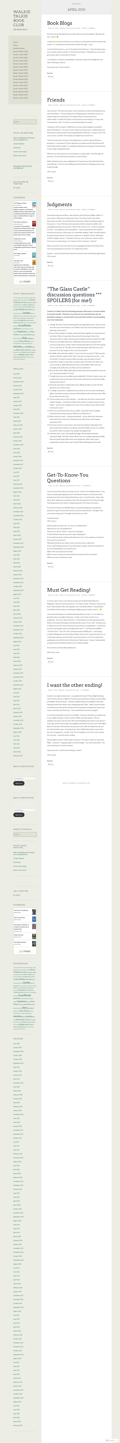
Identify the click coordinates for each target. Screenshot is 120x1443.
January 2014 (17, 574)
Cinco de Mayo (22, 316)
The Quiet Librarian (20, 942)
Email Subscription (23, 766)
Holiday (21, 334)
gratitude (16, 329)
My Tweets (16, 188)
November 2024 (18, 382)
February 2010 (18, 756)
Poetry (24, 352)
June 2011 (16, 696)
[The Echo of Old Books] (34, 914)
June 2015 (16, 523)
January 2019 (17, 441)
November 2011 (18, 677)
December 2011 (18, 673)
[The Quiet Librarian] (34, 946)
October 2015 (17, 519)
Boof (17, 309)
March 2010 (17, 752)
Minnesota (21, 343)
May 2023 (16, 397)
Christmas (16, 316)
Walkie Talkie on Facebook (22, 167)
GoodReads (24, 325)
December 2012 (18, 626)
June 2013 (16, 602)
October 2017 (17, 468)
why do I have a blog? (20, 151)
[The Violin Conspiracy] (34, 226)
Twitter (18, 359)
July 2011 (16, 693)
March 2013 (17, 614)
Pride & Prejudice (30, 352)
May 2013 (16, 606)
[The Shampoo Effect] (34, 207)
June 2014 (16, 555)
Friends (56, 100)
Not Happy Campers (20, 253)
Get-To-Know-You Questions (68, 478)
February (15, 320)
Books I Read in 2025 (20, 51)
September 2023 (18, 393)
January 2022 (17, 405)
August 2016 (17, 492)
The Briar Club (18, 261)
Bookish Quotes (19, 48)
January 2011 (17, 716)
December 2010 (18, 720)
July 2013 (16, 598)
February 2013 (18, 618)
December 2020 (18, 413)
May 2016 (16, 496)
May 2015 (16, 527)
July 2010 (16, 736)
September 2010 (18, 728)
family (32, 318)
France (32, 320)
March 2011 (17, 708)
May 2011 (16, 700)
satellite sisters (29, 354)
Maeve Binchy (24, 341)
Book (22, 309)
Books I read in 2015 (20, 82)
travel (14, 359)
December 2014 (18, 543)
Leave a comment (88, 28)
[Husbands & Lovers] (34, 243)
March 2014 (17, 567)
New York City (22, 350)
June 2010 (16, 740)
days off (34, 316)
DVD (14, 318)
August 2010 (17, 732)
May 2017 (16, 480)
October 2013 (17, 586)
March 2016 (17, 504)
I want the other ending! (74, 685)
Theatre (28, 357)
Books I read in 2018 (20, 73)
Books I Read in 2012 (20, 92)
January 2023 (17, 401)
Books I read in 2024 (20, 54)
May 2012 (16, 653)
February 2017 (18, 484)
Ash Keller (17, 255)
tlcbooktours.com (61, 49)
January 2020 (17, 429)
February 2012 (18, 665)
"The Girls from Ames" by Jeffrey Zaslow (22, 297)
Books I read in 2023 (20, 58)
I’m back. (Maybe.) (18, 144)
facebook (28, 318)
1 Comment (85, 690)
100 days (24, 302)
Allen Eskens (18, 944)
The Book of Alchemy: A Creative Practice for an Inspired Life (21, 927)
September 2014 (18, 547)
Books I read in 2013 (20, 89)
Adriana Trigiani (27, 305)
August (23, 307)
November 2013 (18, 582)
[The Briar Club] (34, 264)
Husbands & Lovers (20, 239)
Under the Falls (18, 935)
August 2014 (17, 551)
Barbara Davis (18, 912)
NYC (29, 350)
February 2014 (18, 570)
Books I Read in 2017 (20, 76)
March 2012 (17, 661)
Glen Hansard (27, 322)
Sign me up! (18, 783)
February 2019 (18, 437)
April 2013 (16, 610)
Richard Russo (18, 937)
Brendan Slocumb (19, 224)
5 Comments (86, 485)
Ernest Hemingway (20, 318)
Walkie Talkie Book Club (21, 18)
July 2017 (16, 472)
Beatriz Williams (18, 240)
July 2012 (16, 645)
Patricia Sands (18, 919)
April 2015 (16, 531)
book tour (33, 313)
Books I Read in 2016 (20, 79)
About (15, 45)
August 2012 (17, 641)
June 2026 (16, 374)
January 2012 (17, 669)
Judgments (59, 204)
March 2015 (17, 535)
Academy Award (31, 302)
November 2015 (18, 515)
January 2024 (17, 385)
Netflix (29, 346)
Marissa (31, 341)
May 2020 (16, 417)
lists (24, 337)
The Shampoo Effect (20, 203)
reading (21, 354)
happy (28, 331)
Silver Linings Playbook (19, 357)
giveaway (20, 322)
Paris (14, 352)
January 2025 (17, 378)
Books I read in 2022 (20, 61)
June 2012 (16, 649)
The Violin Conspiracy (21, 222)
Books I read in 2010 (20, 98)
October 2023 (17, 389)
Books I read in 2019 (20, 70)
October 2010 (17, 724)
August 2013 (17, 594)
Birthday (27, 307)
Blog (14, 309)
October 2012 (17, 633)
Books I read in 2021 (20, 64)
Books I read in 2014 (20, 85)
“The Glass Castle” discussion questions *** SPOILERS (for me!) (74, 294)
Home (15, 42)
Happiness (22, 331)
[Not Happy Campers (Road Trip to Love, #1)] (34, 257)
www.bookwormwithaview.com (63, 41)
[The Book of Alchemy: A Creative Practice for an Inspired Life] (34, 929)
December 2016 (18, 488)
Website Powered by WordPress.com (76, 783)
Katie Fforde (19, 338)
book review (20, 313)
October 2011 (17, 681)
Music (23, 347)
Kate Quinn (17, 262)
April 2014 (16, 563)
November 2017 (18, 464)
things (31, 357)
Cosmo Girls (29, 316)
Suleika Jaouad (18, 931)
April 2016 (16, 500)
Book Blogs (59, 23)
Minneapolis (16, 343)
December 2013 (18, 578)
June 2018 (16, 448)
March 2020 (17, 421)
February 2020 (18, 425)
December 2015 (18, 511)
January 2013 (17, 622)
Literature (30, 338)
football (28, 320)
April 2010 (16, 748)
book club (27, 309)
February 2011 (18, 712)
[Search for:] (25, 122)
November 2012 (18, 630)
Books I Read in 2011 (20, 95)
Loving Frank (16, 341)
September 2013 (18, 590)
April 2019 (16, 433)
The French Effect (19, 917)
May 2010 (16, 744)
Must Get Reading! (68, 590)
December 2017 (18, 460)
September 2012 (18, 637)
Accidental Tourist (17, 305)
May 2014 (16, 559)
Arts (19, 307)
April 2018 (16, 452)
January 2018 (17, 456)
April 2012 (16, 657)
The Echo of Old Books (21, 910)
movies (17, 346)
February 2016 (18, 507)
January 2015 (17, 539)
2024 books (17, 147)
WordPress (22, 359)
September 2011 (18, 685)
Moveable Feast (28, 343)
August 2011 (17, 689)
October (33, 350)
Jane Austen (27, 335)
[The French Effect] (34, 921)
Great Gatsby (24, 328)
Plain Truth (18, 352)
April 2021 (16, 409)
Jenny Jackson (18, 205)
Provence (15, 354)
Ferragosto (22, 320)
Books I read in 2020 (20, 67)
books (26, 312)
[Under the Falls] (34, 939)
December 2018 (18, 445)
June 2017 (16, 476)
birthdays (32, 307)
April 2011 (16, 704)
